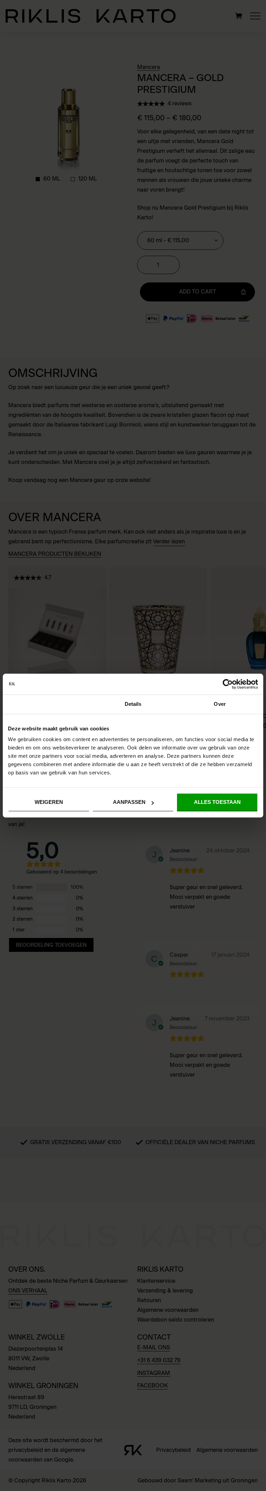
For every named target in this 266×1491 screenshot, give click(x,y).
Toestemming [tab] (46, 704)
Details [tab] (133, 704)
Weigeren (49, 802)
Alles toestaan (217, 802)
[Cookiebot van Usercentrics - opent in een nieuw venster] (227, 684)
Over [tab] (219, 704)
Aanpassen (129, 802)
